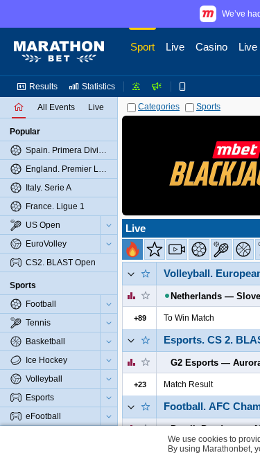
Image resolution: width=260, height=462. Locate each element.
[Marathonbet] (59, 52)
